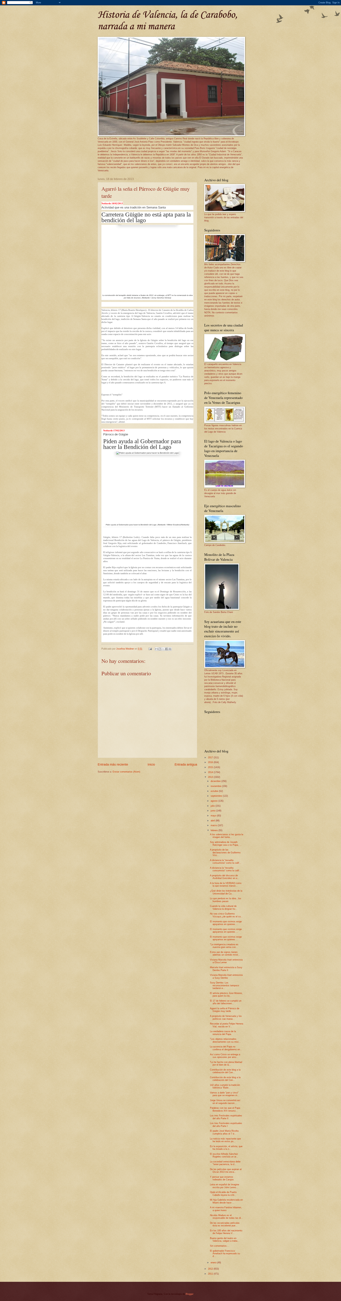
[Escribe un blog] (160, 649)
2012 (211, 1268)
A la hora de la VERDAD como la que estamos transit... (225, 884)
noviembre (216, 786)
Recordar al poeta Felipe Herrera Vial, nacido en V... (226, 1025)
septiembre (217, 796)
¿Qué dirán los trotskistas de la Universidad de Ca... (226, 892)
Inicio (151, 764)
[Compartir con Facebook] (166, 649)
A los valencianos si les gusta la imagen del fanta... (226, 835)
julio (213, 805)
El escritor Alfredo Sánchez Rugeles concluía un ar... (224, 1155)
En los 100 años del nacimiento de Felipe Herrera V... (226, 1232)
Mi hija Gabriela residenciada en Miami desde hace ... (226, 1201)
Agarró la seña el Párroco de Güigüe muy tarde (224, 1009)
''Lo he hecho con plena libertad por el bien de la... (226, 1063)
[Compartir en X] (163, 649)
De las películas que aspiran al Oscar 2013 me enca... (226, 1170)
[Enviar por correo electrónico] (156, 649)
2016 (211, 762)
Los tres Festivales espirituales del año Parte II (226, 1117)
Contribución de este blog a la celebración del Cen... (225, 1071)
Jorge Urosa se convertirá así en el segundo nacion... (225, 1101)
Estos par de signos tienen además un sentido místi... (225, 953)
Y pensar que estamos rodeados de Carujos (222, 1178)
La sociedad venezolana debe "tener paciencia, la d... (225, 1163)
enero (214, 1262)
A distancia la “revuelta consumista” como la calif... (225, 861)
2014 (211, 772)
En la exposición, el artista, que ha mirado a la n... (226, 1147)
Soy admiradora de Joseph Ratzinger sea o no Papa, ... (226, 843)
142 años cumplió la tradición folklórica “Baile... (225, 1086)
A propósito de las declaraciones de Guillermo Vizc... (225, 852)
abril (213, 820)
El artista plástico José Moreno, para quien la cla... (226, 994)
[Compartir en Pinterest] (170, 649)
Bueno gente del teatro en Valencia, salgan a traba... (224, 1239)
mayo (214, 815)
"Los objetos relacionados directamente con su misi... (225, 1040)
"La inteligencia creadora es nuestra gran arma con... (224, 945)
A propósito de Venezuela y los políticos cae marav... (226, 1017)
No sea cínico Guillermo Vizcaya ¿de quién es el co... (226, 915)
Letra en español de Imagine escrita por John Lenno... (224, 1186)
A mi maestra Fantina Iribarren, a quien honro (226, 1208)
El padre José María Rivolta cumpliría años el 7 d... (224, 1132)
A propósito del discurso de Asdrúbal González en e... (224, 876)
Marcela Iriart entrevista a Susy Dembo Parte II (226, 968)
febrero (214, 830)
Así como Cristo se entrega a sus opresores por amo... (225, 1055)
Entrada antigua (186, 764)
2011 (211, 1273)
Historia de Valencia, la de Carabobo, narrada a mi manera (167, 20)
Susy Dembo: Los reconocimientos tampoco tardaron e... (224, 985)
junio (213, 810)
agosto (214, 801)
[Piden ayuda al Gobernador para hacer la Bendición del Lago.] (147, 487)
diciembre (216, 781)
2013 (211, 777)
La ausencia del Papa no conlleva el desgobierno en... (226, 1048)
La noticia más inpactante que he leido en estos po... (225, 1140)
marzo (214, 825)
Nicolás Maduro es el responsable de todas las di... (226, 1216)
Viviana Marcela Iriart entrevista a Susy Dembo (226, 976)
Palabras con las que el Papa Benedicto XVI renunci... (225, 1109)
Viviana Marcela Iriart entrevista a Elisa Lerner (226, 961)
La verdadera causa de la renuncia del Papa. (223, 1032)
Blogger (189, 1294)
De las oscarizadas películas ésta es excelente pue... (225, 1224)
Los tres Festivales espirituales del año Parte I (226, 1124)
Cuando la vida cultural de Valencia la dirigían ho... (223, 907)
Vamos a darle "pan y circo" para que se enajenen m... (224, 1094)
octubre (215, 791)
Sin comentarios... (219, 1245)
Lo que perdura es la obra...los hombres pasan (225, 899)
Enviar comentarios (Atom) (126, 771)
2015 (211, 767)
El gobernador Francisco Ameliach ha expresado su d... (225, 1253)
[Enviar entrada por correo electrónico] (150, 648)
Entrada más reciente (113, 764)
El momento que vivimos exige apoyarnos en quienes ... (226, 923)
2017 (211, 757)
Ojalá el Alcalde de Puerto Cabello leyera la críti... (223, 1193)
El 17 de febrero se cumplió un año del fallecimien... (225, 1002)
